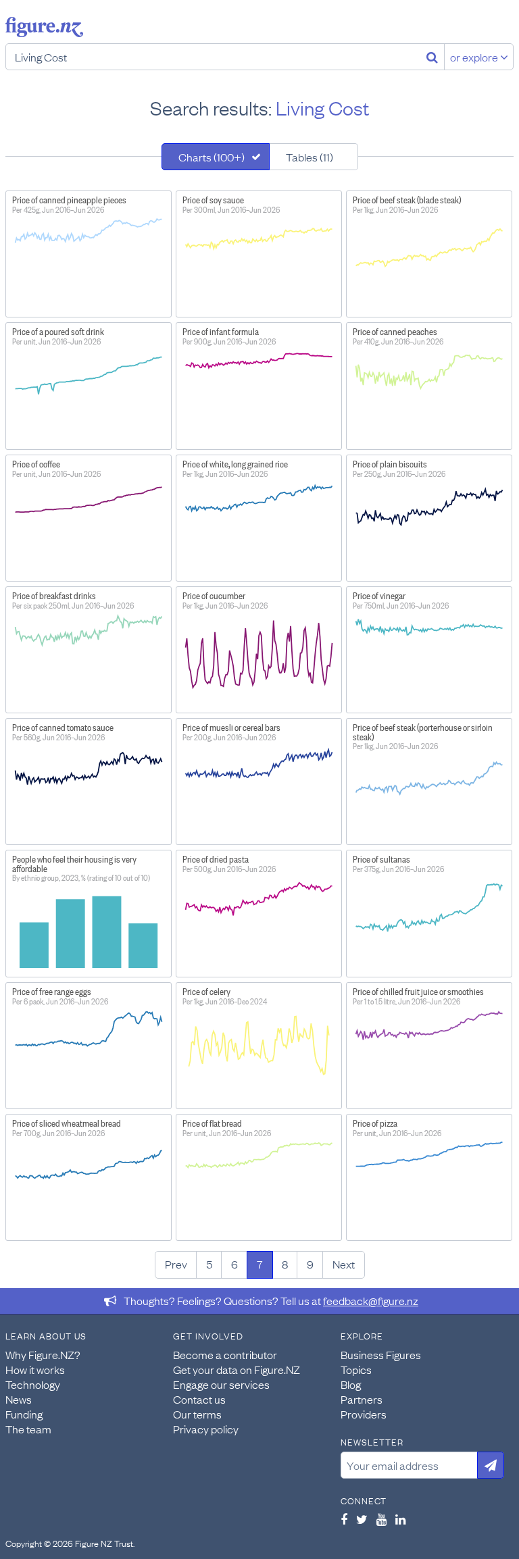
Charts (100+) (211, 156)
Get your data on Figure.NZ (236, 1369)
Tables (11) (309, 156)
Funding (24, 1413)
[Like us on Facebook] (344, 1519)
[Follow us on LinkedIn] (400, 1519)
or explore (475, 56)
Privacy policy (206, 1428)
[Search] (432, 56)
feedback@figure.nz (370, 1300)
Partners (361, 1398)
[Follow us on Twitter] (362, 1519)
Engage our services (221, 1384)
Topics (356, 1369)
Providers (364, 1413)
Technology (32, 1384)
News (18, 1398)
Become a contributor (225, 1354)
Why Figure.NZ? (42, 1354)
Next (343, 1263)
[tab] (216, 156)
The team (28, 1428)
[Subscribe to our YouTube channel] (381, 1519)
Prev (176, 1263)
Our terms (197, 1413)
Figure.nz (44, 27)
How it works (35, 1369)
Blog (351, 1384)
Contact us (199, 1398)
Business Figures (381, 1354)
